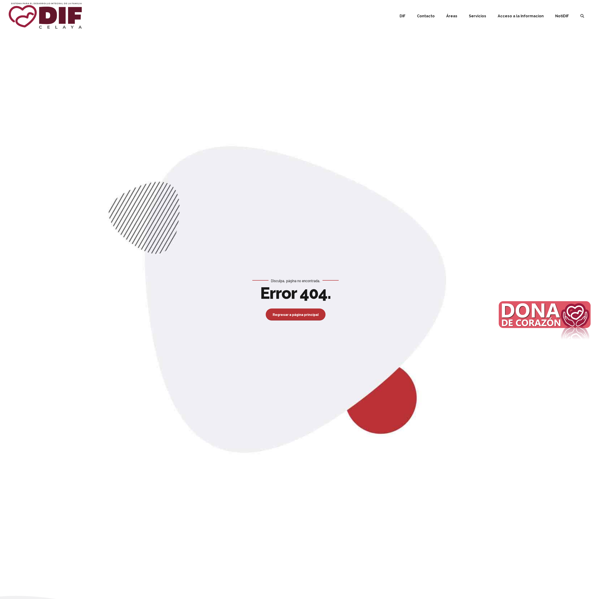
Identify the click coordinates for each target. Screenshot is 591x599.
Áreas (451, 16)
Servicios (477, 16)
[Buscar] (582, 16)
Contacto (426, 16)
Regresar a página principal (296, 314)
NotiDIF (562, 16)
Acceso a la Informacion (521, 16)
